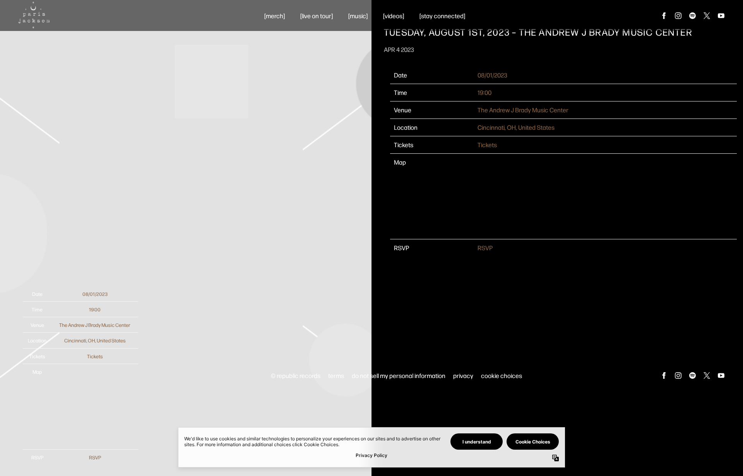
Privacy (463, 375)
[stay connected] (442, 16)
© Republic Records (295, 375)
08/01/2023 (492, 75)
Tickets (487, 145)
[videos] (393, 16)
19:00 (484, 92)
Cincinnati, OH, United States (516, 127)
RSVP (485, 248)
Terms (336, 375)
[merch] (274, 16)
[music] (358, 16)
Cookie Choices (501, 375)
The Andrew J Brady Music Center (523, 110)
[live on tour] (316, 16)
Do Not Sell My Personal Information (398, 375)
